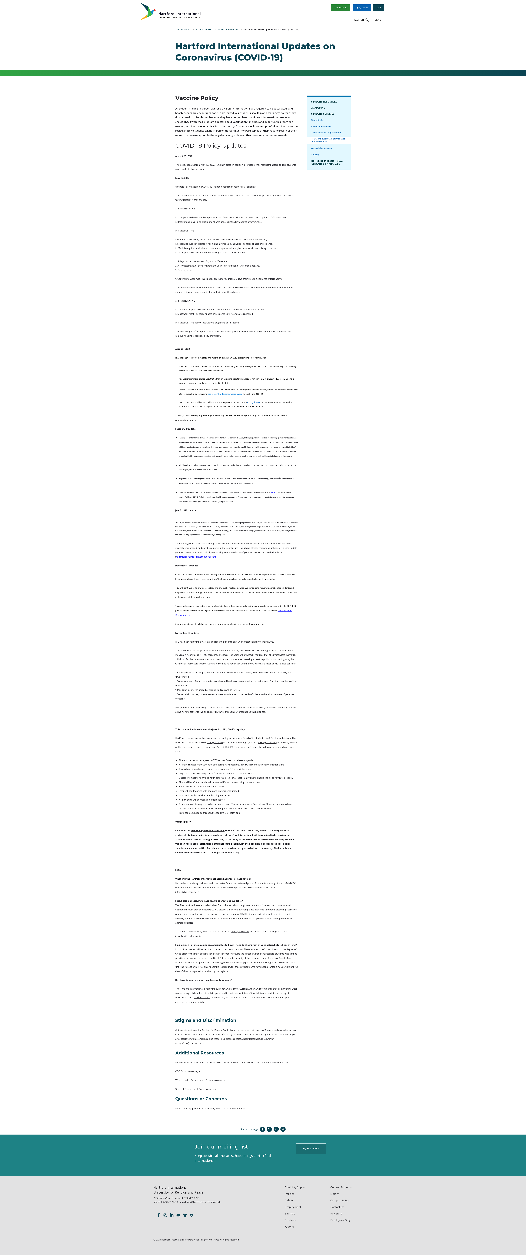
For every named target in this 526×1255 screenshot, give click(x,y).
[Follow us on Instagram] (165, 1215)
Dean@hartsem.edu (187, 892)
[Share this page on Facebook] (262, 1129)
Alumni (289, 1226)
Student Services (204, 29)
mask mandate (205, 747)
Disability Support (296, 1187)
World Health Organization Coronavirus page (200, 1080)
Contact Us (337, 1207)
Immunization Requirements (326, 132)
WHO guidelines (267, 742)
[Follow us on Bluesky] (185, 1215)
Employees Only (340, 1220)
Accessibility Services (321, 148)
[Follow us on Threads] (191, 1215)
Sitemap (290, 1213)
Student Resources (324, 101)
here (272, 492)
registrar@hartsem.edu (189, 936)
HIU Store (336, 1213)
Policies (289, 1193)
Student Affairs (183, 29)
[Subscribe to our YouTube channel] (178, 1215)
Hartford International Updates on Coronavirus (328, 140)
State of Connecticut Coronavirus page (197, 1089)
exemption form (240, 931)
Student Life (317, 120)
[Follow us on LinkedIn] (172, 1215)
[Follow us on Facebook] (159, 1215)
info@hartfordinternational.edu (204, 1202)
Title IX (289, 1200)
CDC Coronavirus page (187, 1071)
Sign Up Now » (311, 1148)
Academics (318, 107)
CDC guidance (215, 742)
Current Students (341, 1187)
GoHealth (230, 813)
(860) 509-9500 (169, 1202)
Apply (362, 7)
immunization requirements (270, 135)
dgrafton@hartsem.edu (191, 1043)
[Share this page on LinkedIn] (276, 1129)
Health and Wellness (228, 29)
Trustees (290, 1220)
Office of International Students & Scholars (327, 163)
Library (334, 1193)
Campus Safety (339, 1200)
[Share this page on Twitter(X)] (269, 1129)
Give (379, 7)
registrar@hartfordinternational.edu (196, 556)
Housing (315, 154)
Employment (293, 1207)
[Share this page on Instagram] (283, 1129)
